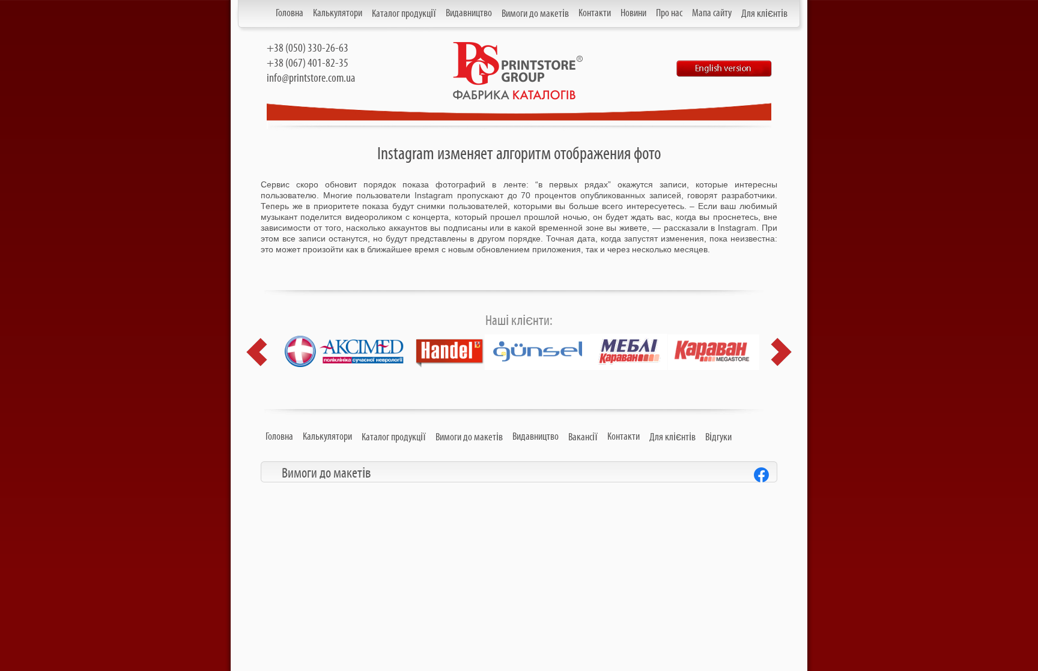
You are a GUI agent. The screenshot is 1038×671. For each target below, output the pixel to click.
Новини (633, 13)
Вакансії (583, 437)
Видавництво (469, 13)
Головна (289, 13)
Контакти (594, 13)
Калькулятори (337, 13)
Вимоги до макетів (535, 14)
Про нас (669, 13)
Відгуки (718, 437)
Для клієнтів (764, 14)
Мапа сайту (712, 13)
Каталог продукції (404, 14)
